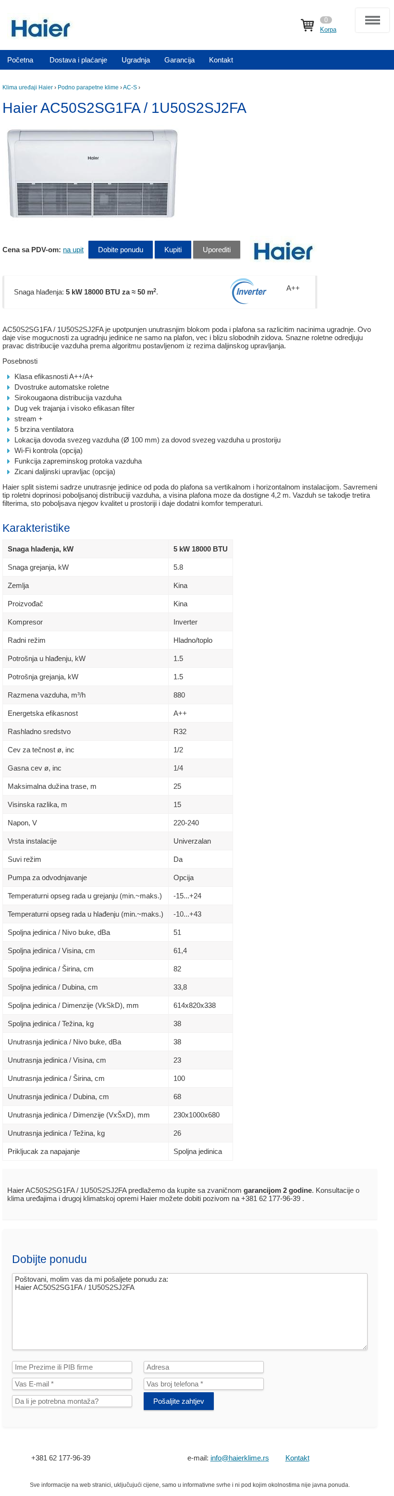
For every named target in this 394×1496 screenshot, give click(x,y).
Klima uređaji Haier (27, 87)
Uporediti (217, 249)
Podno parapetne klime (88, 87)
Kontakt (297, 1458)
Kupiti (173, 249)
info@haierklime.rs (239, 1458)
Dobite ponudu (120, 249)
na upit (73, 249)
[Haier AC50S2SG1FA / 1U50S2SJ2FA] (93, 220)
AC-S (130, 87)
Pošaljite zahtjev (178, 1401)
